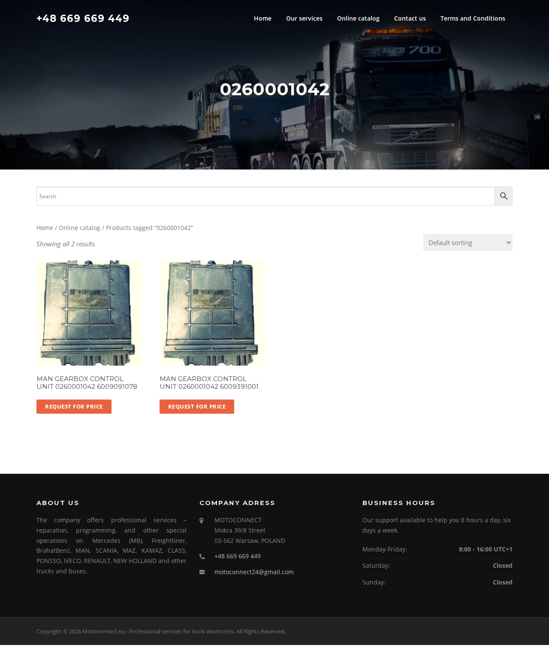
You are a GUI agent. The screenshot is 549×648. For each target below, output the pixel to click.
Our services (304, 18)
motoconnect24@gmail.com (254, 572)
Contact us (410, 18)
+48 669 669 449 (83, 18)
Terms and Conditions (472, 18)
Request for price (74, 406)
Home (262, 18)
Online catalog (358, 18)
